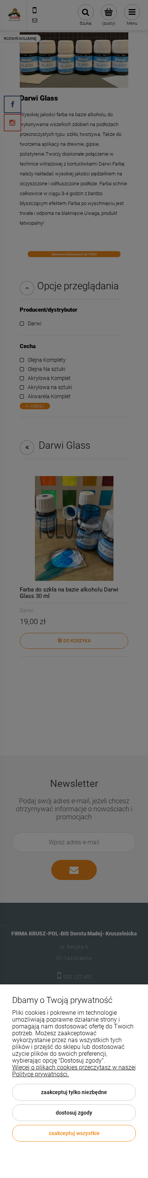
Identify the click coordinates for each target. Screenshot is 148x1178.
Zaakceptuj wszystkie (74, 1133)
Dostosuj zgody (74, 1113)
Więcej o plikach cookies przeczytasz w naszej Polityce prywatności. (74, 1071)
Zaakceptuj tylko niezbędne (74, 1092)
